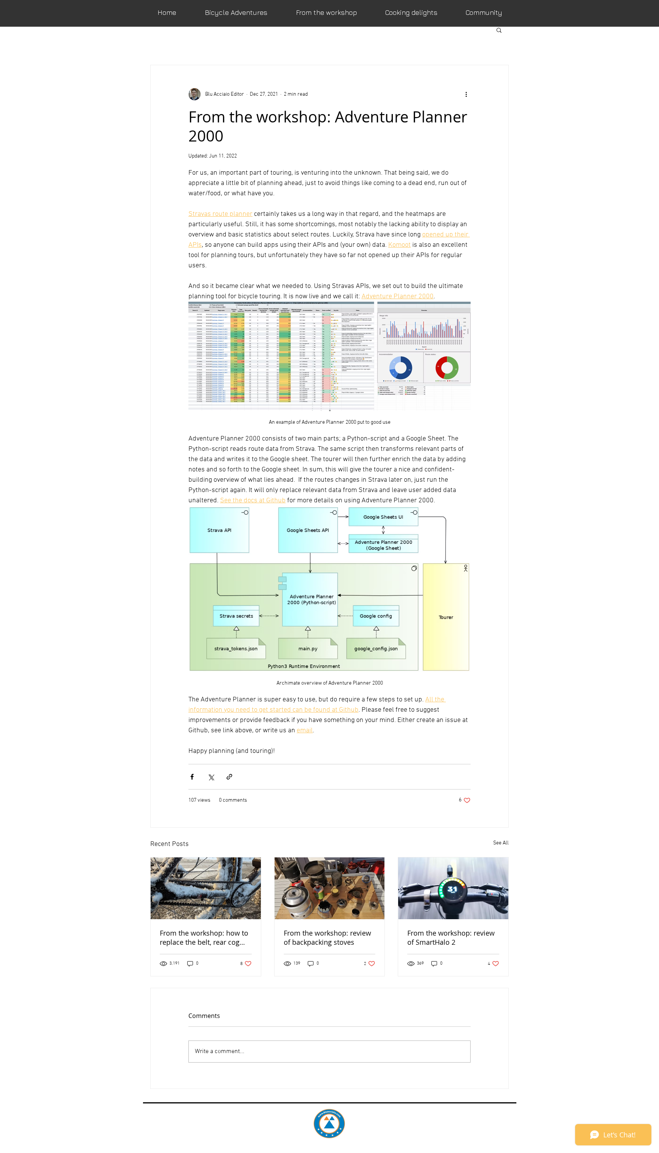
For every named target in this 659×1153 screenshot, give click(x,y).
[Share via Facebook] (192, 776)
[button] (499, 30)
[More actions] (466, 94)
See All (501, 843)
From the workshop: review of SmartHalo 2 (451, 937)
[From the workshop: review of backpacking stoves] (330, 888)
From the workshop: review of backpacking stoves (327, 937)
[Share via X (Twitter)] (210, 776)
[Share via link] (229, 776)
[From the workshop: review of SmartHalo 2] (453, 888)
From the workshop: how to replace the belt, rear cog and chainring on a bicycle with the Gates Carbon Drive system (205, 937)
